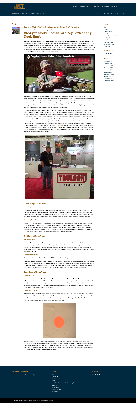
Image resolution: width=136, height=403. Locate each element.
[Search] (122, 7)
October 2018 (108, 72)
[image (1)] (16, 30)
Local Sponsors (108, 40)
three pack (60, 125)
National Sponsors (109, 44)
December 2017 (108, 78)
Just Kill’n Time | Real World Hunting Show (64, 383)
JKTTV (106, 33)
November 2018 (108, 70)
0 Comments (38, 30)
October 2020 (108, 63)
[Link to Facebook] (117, 1)
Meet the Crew (108, 42)
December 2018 (108, 68)
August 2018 (107, 76)
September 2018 (109, 74)
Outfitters (107, 46)
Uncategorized (47, 30)
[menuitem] (75, 7)
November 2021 (108, 61)
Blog (105, 27)
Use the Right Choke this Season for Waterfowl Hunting (51, 27)
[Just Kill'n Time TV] (19, 7)
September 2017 (109, 80)
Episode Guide (108, 31)
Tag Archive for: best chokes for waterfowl (28, 13)
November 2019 (108, 65)
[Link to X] (119, 1)
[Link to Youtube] (122, 1)
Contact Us (107, 29)
